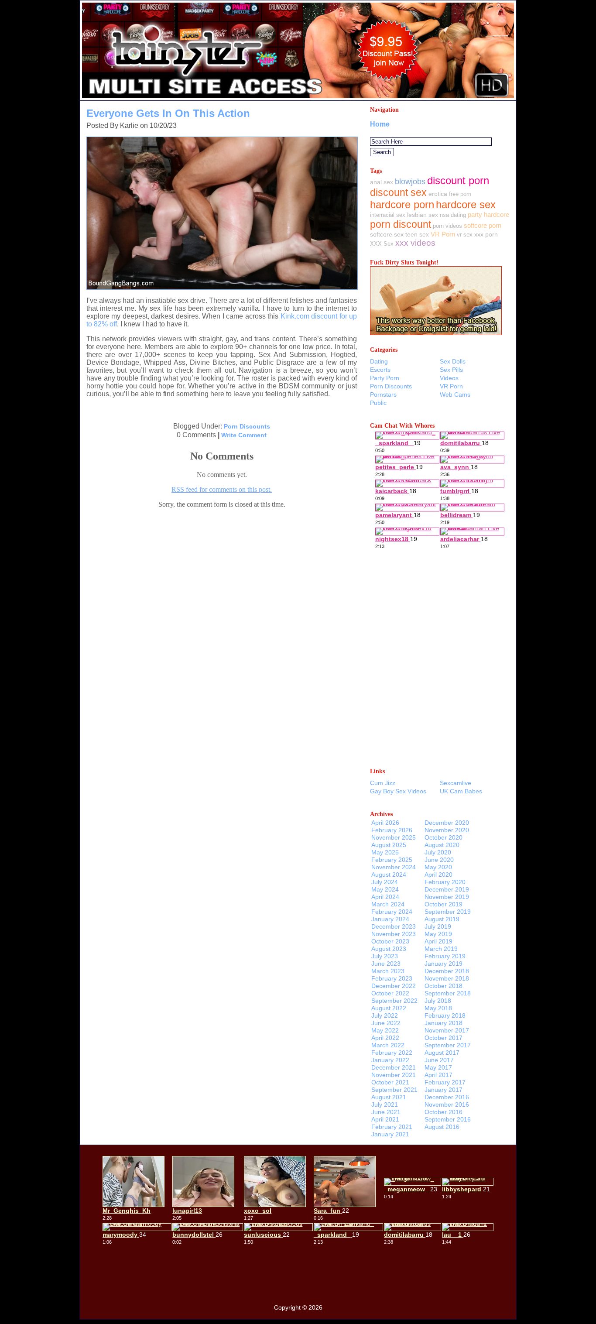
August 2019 (442, 919)
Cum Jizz (382, 782)
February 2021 (391, 1126)
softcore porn (482, 225)
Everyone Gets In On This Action (168, 113)
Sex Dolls (453, 361)
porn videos (447, 226)
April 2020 (438, 874)
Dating (379, 361)
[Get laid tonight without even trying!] (436, 332)
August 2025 (388, 844)
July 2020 (438, 852)
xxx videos (415, 242)
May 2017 (438, 1067)
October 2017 (443, 1037)
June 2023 (386, 963)
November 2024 (393, 867)
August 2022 (388, 1008)
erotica (437, 193)
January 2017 (443, 1089)
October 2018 (443, 985)
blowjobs (410, 181)
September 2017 (448, 1045)
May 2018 (438, 1008)
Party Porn (384, 377)
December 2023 (393, 926)
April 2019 (438, 941)
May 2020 (438, 867)
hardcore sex (466, 204)
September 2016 (448, 1119)
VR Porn (443, 234)
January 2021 (390, 1134)
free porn (460, 194)
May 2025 (385, 852)
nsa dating (453, 215)
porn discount (400, 224)
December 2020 (447, 822)
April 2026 (385, 822)
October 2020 (443, 837)
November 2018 (447, 978)
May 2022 (385, 1030)
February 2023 (391, 978)
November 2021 (393, 1074)
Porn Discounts (247, 426)
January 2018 (443, 1022)
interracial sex (387, 215)
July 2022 (384, 1015)
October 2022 (390, 993)
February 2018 (445, 1015)
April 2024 (385, 896)
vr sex (465, 234)
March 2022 (387, 1045)
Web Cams (455, 394)
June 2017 (439, 1059)
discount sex (398, 192)
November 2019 (447, 896)
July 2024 (384, 881)
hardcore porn (402, 204)
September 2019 (448, 911)
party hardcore (488, 214)
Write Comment (244, 435)
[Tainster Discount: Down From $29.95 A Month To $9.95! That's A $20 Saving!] (298, 98)
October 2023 (390, 941)
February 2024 (391, 911)
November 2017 (447, 1030)
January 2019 (443, 963)
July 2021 (384, 1104)
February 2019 (445, 956)
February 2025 (391, 859)
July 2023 (384, 956)
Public (378, 402)
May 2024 (385, 889)
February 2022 (391, 1052)
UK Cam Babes (461, 791)
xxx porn (486, 234)
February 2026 (391, 830)
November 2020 (447, 830)
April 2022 (385, 1037)
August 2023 (388, 948)
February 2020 (445, 881)
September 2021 (394, 1089)
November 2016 (447, 1104)
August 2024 (388, 874)
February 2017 (445, 1082)
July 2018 (438, 1000)
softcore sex (387, 234)
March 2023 (387, 970)
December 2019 (447, 889)
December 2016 (447, 1097)
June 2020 (439, 859)
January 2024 (390, 919)
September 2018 (448, 993)
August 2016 (442, 1126)
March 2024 (387, 904)
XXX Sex (382, 243)
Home (380, 124)
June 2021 (386, 1111)
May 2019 (438, 933)
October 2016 (443, 1111)
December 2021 (393, 1067)
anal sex (381, 181)
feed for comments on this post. (221, 489)
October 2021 (390, 1082)
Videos (449, 377)
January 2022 (390, 1059)
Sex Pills (451, 369)
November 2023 (393, 933)
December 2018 (447, 970)
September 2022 (394, 1000)
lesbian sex (422, 214)
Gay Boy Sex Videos (398, 791)
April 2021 (385, 1119)
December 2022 (393, 985)
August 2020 (442, 844)
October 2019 (443, 904)
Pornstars (383, 394)
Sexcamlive (455, 782)
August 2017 (442, 1052)
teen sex (417, 234)
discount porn (458, 180)
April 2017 (438, 1074)
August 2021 (388, 1097)
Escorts (380, 369)
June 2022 (386, 1022)
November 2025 (393, 837)
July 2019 (438, 926)
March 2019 (441, 948)
